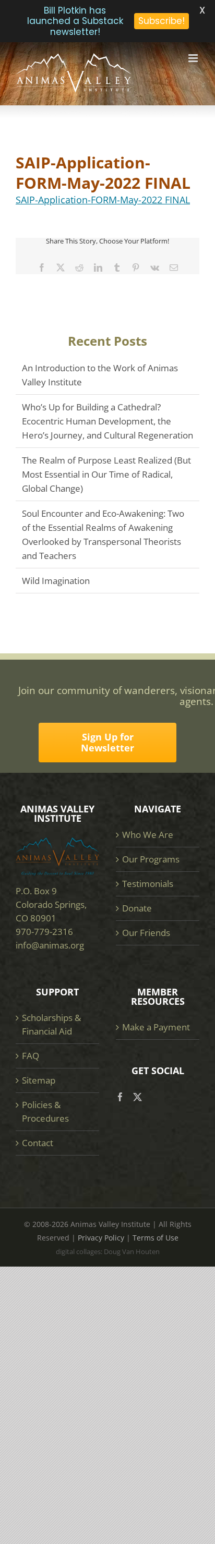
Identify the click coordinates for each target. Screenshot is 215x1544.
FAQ (30, 1056)
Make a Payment (156, 1027)
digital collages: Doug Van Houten (108, 1251)
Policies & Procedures (45, 1111)
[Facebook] (120, 1096)
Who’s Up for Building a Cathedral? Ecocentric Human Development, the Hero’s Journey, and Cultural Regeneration (107, 421)
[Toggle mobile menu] (193, 58)
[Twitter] (137, 1096)
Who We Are (147, 835)
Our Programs (151, 859)
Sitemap (38, 1080)
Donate (137, 908)
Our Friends (146, 933)
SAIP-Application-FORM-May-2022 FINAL (103, 199)
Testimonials (147, 884)
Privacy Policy (101, 1238)
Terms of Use (155, 1238)
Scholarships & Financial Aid (51, 1024)
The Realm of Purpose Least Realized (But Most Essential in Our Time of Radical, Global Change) (106, 474)
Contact (37, 1143)
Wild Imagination (56, 581)
